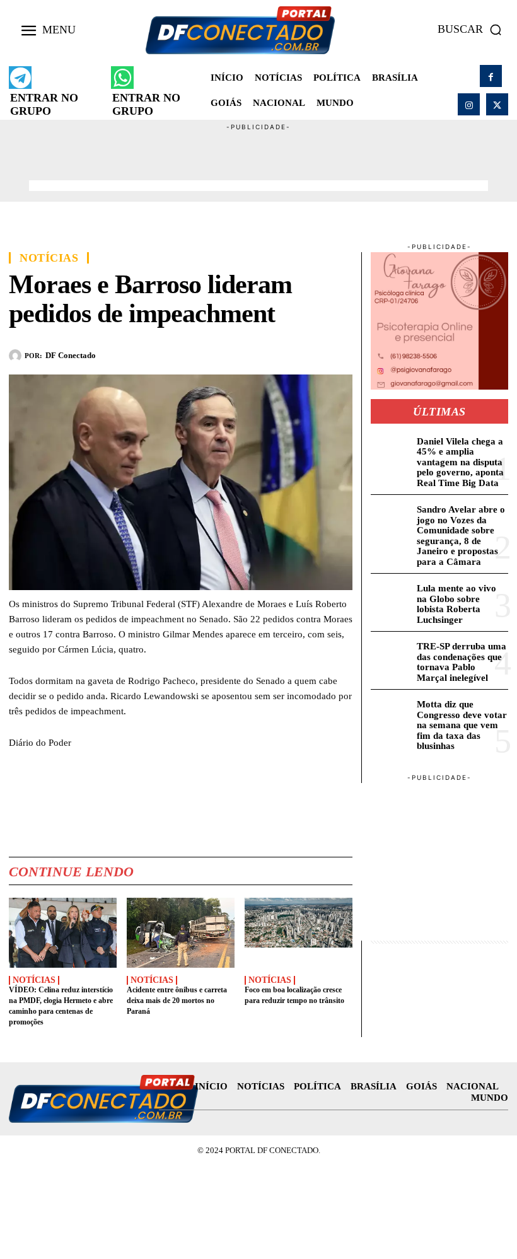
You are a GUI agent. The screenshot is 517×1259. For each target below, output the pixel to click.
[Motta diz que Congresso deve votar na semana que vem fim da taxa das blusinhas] (391, 714)
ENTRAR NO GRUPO (44, 104)
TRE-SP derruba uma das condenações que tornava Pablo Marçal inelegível (461, 662)
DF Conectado (70, 355)
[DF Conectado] (17, 355)
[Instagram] (469, 104)
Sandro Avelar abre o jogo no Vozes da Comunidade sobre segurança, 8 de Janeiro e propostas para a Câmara (461, 535)
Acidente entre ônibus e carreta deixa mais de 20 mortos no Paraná (177, 1000)
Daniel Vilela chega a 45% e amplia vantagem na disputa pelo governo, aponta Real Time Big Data (460, 462)
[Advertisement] (258, 160)
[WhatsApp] (281, 353)
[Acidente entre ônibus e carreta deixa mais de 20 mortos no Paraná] (181, 933)
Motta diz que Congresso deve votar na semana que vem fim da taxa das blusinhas (462, 725)
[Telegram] (310, 353)
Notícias (49, 258)
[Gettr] (339, 353)
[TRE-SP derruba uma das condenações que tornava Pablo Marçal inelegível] (391, 656)
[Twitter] (497, 104)
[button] (473, 29)
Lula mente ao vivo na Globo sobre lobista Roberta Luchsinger (456, 604)
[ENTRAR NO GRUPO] (20, 77)
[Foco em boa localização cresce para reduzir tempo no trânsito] (298, 933)
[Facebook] (491, 76)
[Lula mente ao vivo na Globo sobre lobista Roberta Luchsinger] (391, 598)
